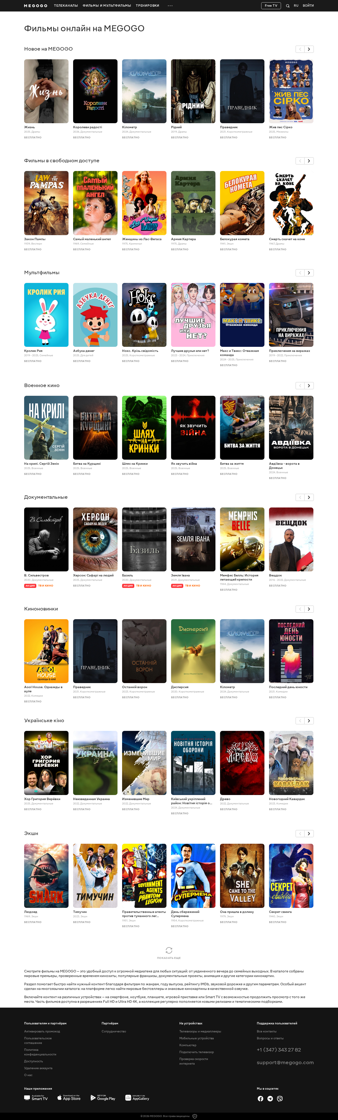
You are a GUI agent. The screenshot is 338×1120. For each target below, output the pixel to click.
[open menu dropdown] (170, 5)
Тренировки (147, 6)
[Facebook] (260, 1098)
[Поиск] (288, 5)
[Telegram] (270, 1098)
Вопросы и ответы (270, 1038)
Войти (308, 6)
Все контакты (267, 1031)
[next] (309, 49)
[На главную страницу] (35, 5)
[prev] (300, 49)
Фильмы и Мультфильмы (107, 6)
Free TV (271, 6)
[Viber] (280, 1098)
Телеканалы (66, 6)
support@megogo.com (285, 1062)
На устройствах (190, 1023)
